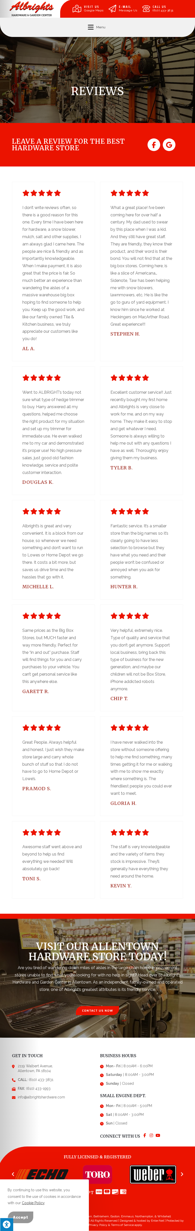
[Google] (169, 144)
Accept (20, 1217)
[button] (97, 1010)
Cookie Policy (33, 1203)
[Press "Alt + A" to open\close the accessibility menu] (6, 1224)
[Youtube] (158, 1135)
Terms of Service (122, 1225)
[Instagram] (151, 1135)
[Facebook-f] (154, 144)
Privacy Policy (98, 1225)
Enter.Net (157, 1220)
